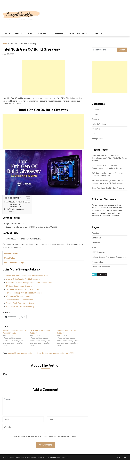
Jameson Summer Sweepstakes (19, 300)
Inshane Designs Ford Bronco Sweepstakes (109, 257)
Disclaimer (59, 33)
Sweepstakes (97, 139)
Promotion (96, 129)
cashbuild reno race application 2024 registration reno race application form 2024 (41, 353)
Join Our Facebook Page (14, 263)
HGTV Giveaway (98, 252)
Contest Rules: (17, 204)
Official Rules (9, 258)
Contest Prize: (16, 206)
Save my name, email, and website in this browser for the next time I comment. (45, 436)
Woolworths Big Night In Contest (19, 296)
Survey (94, 134)
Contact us (97, 33)
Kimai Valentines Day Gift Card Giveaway (108, 188)
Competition (97, 110)
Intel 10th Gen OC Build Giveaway (18, 202)
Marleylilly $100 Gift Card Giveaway (20, 307)
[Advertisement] (43, 77)
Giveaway (96, 119)
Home (7, 33)
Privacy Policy (43, 33)
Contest (95, 114)
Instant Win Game (99, 124)
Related (11, 211)
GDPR (30, 33)
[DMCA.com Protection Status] (99, 275)
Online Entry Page (11, 253)
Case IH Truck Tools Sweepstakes (20, 303)
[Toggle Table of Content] (27, 198)
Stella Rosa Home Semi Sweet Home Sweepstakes (27, 276)
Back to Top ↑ (121, 457)
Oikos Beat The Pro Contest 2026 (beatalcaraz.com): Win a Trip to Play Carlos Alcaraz (109, 158)
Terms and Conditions (78, 33)
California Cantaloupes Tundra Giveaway (22, 289)
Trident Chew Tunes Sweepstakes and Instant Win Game (29, 283)
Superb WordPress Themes (56, 457)
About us (19, 33)
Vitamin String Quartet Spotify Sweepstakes (24, 279)
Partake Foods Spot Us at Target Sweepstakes (25, 293)
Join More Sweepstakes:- (15, 209)
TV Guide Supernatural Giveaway (19, 286)
